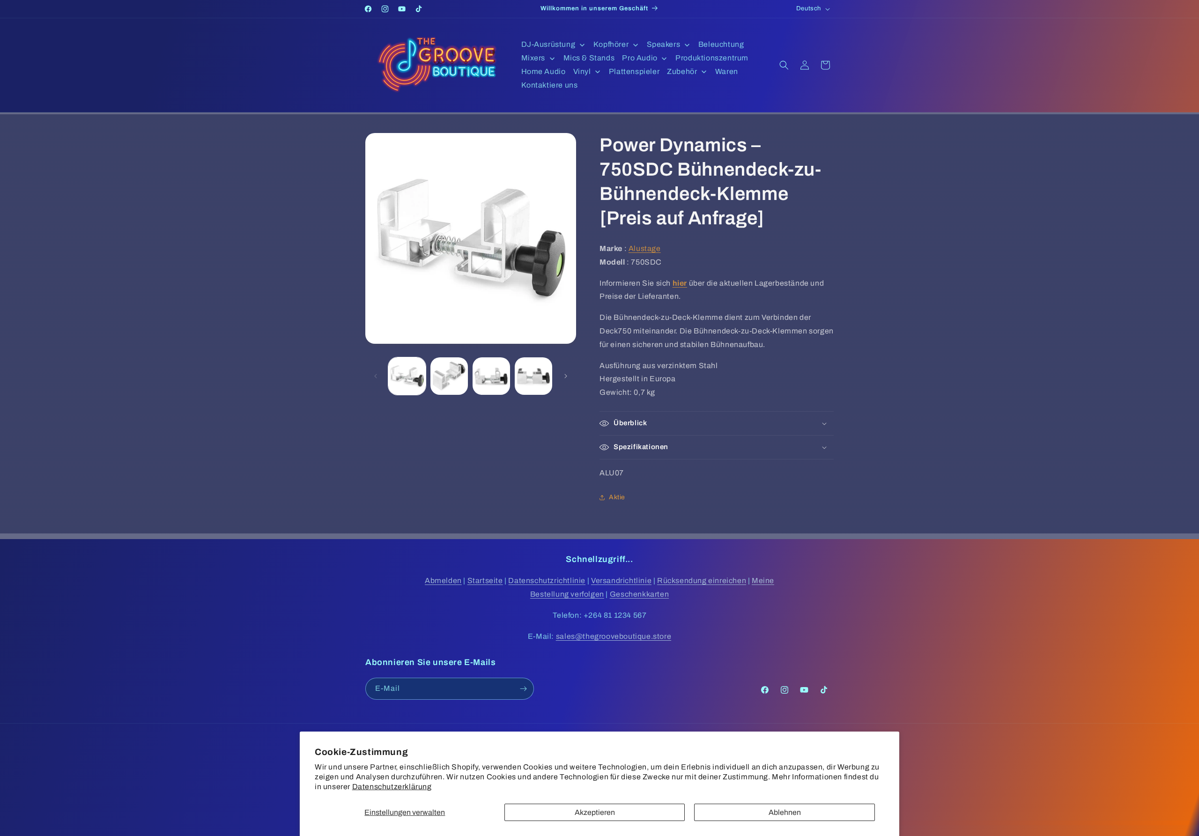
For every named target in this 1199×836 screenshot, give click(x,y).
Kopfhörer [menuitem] (611, 44)
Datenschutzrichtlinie (546, 580)
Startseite (485, 580)
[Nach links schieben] (375, 376)
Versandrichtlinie (621, 580)
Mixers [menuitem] (533, 58)
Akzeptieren (595, 812)
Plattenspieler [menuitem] (634, 71)
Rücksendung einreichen (701, 580)
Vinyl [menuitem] (582, 71)
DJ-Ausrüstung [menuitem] (548, 44)
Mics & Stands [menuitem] (589, 58)
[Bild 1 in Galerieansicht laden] (407, 376)
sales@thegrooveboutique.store (613, 636)
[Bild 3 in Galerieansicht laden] (491, 376)
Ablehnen (785, 812)
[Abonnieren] (523, 689)
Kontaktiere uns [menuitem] (549, 85)
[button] (784, 65)
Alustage (645, 248)
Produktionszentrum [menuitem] (711, 58)
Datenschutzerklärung (392, 787)
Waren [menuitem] (726, 71)
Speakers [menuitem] (664, 44)
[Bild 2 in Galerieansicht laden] (449, 376)
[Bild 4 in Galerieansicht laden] (533, 376)
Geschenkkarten (639, 594)
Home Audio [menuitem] (543, 71)
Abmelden (443, 580)
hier (680, 283)
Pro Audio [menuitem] (639, 58)
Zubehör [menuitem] (682, 71)
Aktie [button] (617, 497)
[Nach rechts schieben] (565, 376)
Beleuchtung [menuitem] (721, 44)
